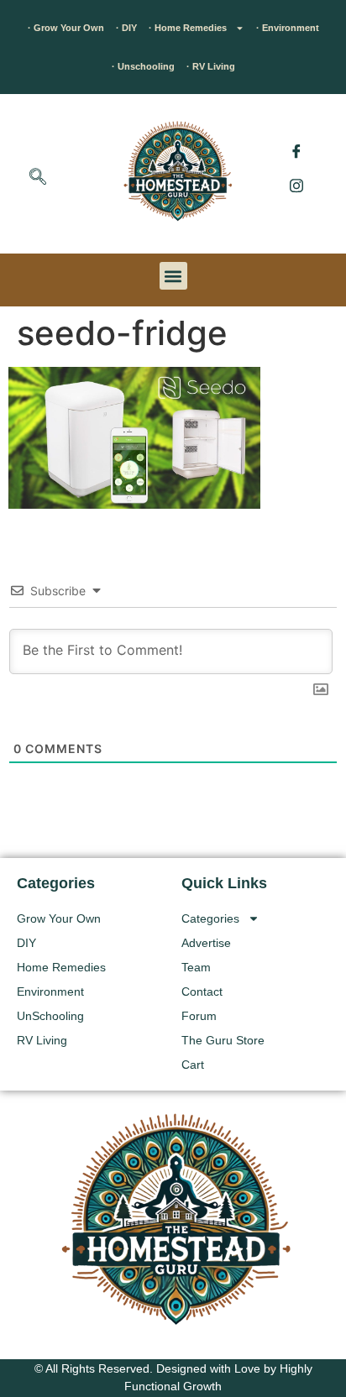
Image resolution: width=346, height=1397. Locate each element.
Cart (192, 1064)
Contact (202, 991)
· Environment (287, 28)
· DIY (126, 28)
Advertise (206, 943)
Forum (199, 1016)
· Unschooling (143, 66)
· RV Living (210, 66)
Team (196, 967)
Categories (210, 918)
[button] (38, 178)
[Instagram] (296, 184)
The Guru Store (223, 1040)
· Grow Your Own (66, 28)
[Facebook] (296, 151)
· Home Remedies (188, 28)
